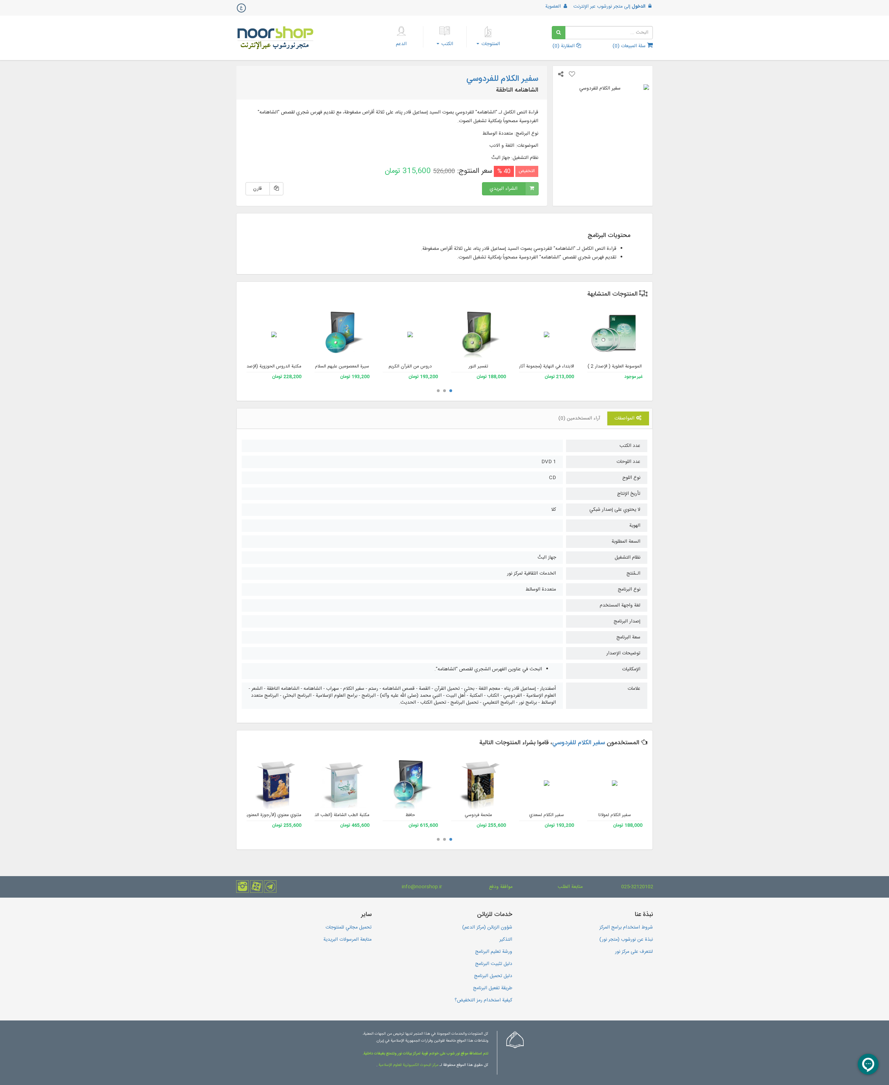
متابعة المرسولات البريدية (347, 939)
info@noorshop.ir (422, 887)
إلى (609, 6)
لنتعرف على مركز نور (634, 952)
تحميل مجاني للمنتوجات (348, 927)
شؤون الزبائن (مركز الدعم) (487, 927)
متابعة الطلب (570, 887)
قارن (257, 189)
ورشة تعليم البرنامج (493, 952)
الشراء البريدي (503, 189)
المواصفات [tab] (625, 418)
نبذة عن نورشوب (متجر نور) (626, 939)
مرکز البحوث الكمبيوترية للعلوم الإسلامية (408, 1065)
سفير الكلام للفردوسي (578, 743)
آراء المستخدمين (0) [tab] (579, 418)
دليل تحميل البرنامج (493, 976)
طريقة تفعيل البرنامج (492, 988)
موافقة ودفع (501, 887)
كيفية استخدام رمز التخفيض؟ (483, 1000)
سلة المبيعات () (630, 46)
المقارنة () (564, 46)
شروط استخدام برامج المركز (626, 927)
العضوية (553, 6)
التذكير (505, 939)
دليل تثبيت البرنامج (493, 964)
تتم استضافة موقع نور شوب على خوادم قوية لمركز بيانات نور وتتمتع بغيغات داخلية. (425, 1054)
